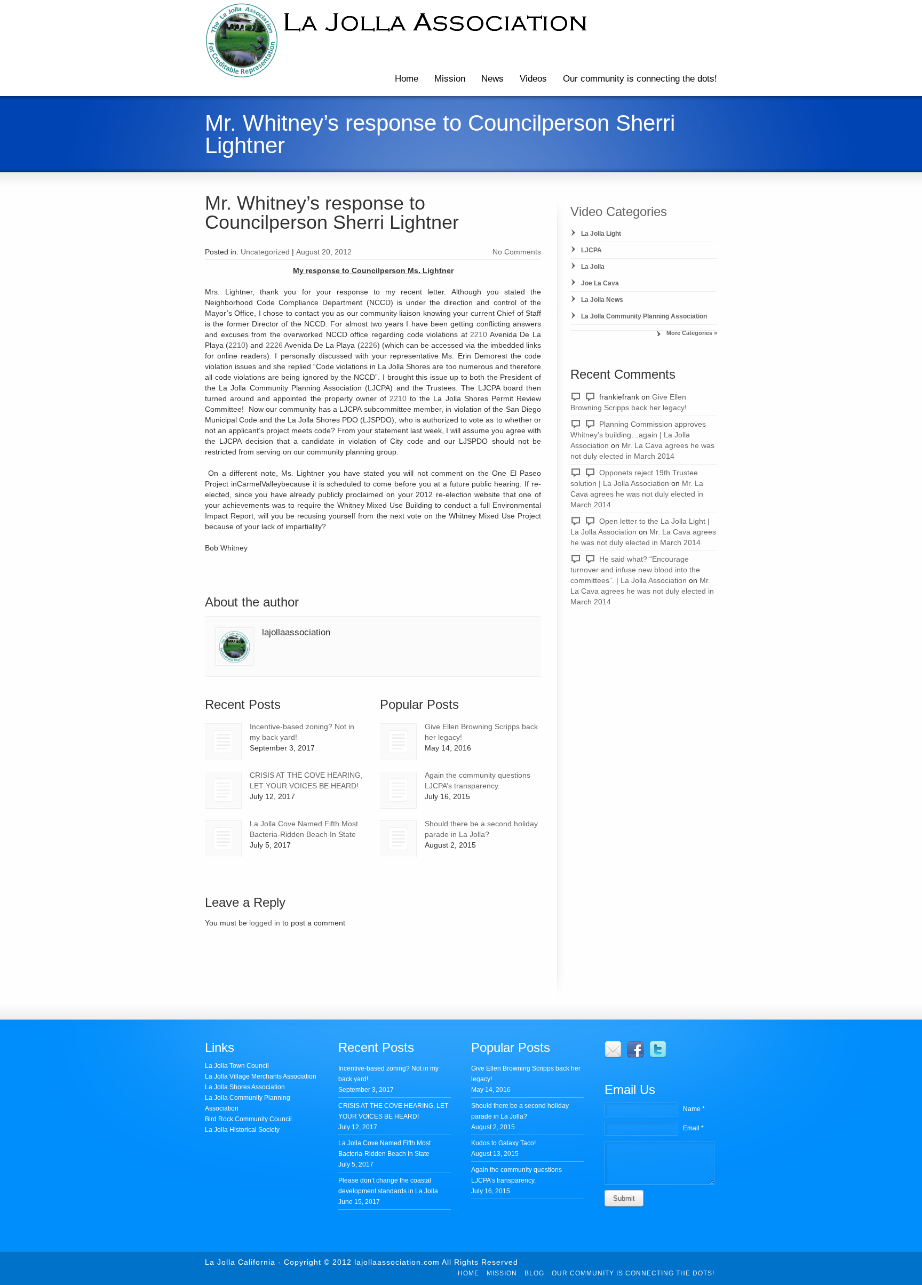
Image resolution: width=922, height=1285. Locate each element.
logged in (264, 923)
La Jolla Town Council (237, 1065)
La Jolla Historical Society (242, 1130)
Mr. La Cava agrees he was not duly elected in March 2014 (636, 494)
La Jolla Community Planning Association (644, 316)
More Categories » (691, 333)
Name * (694, 1109)
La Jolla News (602, 300)
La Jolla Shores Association (245, 1087)
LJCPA (591, 250)
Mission (449, 79)
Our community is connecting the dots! (640, 79)
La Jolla (593, 266)
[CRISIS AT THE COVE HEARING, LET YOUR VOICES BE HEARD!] (223, 790)
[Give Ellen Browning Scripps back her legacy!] (398, 741)
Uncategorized (265, 252)
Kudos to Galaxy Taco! (503, 1143)
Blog (534, 1273)
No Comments (516, 252)
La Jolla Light (601, 233)
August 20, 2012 (324, 252)
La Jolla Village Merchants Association (260, 1076)
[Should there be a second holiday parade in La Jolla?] (398, 838)
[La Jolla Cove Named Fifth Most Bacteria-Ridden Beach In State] (223, 838)
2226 (274, 345)
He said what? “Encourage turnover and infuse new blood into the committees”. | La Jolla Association (635, 570)
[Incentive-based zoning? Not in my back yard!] (223, 741)
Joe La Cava (600, 283)
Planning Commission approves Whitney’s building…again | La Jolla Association (638, 435)
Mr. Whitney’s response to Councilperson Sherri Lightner (332, 212)
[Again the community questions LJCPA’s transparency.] (398, 790)
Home (406, 79)
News (492, 79)
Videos (533, 79)
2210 (478, 334)
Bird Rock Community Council (248, 1119)
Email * (693, 1128)
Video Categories (618, 211)
